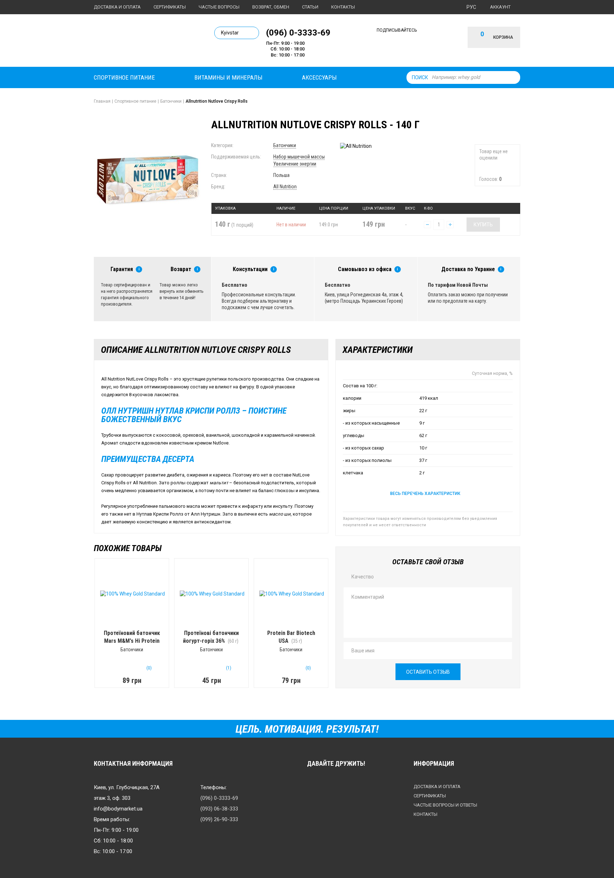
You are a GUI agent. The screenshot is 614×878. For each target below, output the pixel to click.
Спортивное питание (124, 77)
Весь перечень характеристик (425, 493)
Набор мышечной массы (299, 157)
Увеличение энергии (294, 164)
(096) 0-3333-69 (298, 32)
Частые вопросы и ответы (445, 805)
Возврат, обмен (270, 7)
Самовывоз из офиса (365, 269)
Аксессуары (319, 77)
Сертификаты (170, 7)
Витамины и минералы (228, 77)
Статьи (310, 7)
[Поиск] (513, 77)
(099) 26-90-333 (219, 819)
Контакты (343, 7)
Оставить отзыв (428, 672)
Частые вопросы (219, 7)
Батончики (284, 145)
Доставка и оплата (117, 7)
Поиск (420, 77)
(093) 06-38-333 (219, 809)
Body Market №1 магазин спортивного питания (142, 42)
